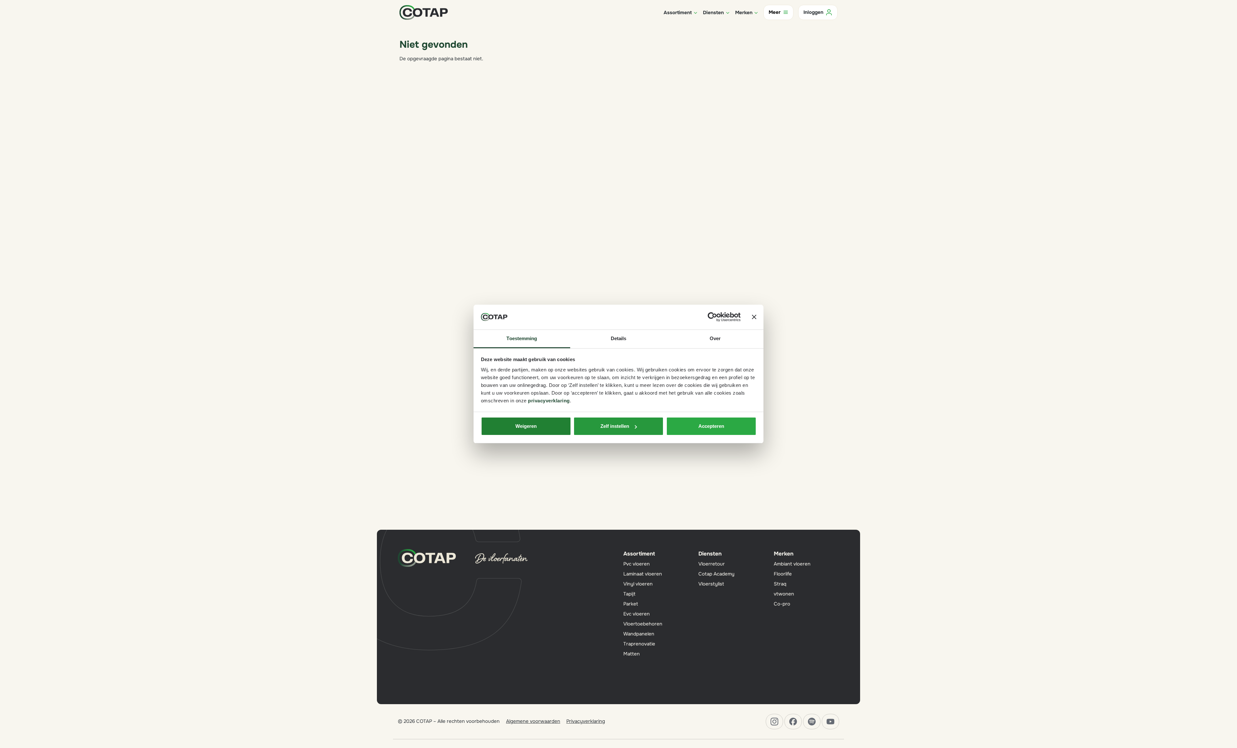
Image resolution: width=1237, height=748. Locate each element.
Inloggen (813, 12)
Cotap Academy (716, 574)
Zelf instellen (614, 426)
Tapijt (629, 594)
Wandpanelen (638, 634)
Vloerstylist (711, 584)
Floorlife (783, 574)
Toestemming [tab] (521, 338)
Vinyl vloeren (638, 584)
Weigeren (526, 426)
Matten (631, 654)
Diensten (710, 553)
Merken (783, 553)
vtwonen (784, 594)
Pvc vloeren (636, 564)
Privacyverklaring (585, 721)
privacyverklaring (549, 400)
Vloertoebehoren (642, 624)
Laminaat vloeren (642, 574)
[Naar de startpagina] (423, 12)
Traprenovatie (639, 644)
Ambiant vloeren (792, 564)
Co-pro (782, 604)
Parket (630, 604)
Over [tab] (715, 338)
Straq (780, 584)
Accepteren (711, 426)
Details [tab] (619, 338)
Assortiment (639, 553)
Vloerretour (711, 564)
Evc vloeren (636, 614)
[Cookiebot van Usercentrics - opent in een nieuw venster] (712, 317)
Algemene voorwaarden (533, 721)
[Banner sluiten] (754, 317)
